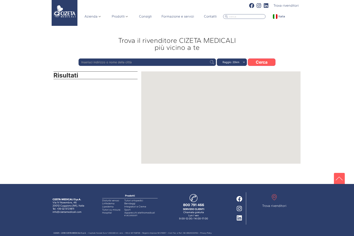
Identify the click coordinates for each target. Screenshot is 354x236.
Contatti (210, 16)
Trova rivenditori (274, 206)
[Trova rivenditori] (274, 197)
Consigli (145, 16)
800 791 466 (193, 205)
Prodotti (118, 16)
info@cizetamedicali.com (67, 211)
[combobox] (244, 16)
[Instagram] (259, 5)
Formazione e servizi (178, 16)
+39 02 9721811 (65, 208)
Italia (281, 16)
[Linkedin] (266, 5)
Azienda (91, 16)
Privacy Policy (206, 233)
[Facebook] (251, 5)
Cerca (262, 62)
